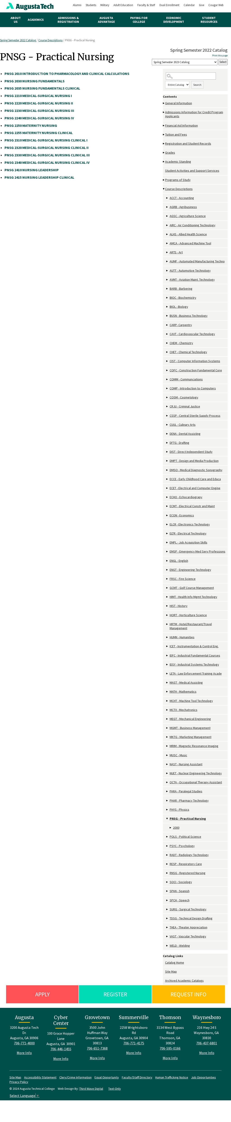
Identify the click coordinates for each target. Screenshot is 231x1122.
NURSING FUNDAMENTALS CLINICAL (42, 88)
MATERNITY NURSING (31, 125)
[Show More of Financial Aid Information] (164, 126)
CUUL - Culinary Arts (183, 425)
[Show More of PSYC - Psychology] (167, 846)
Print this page (220, 55)
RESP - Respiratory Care (186, 864)
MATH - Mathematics (183, 691)
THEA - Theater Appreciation (188, 927)
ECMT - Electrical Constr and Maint (192, 506)
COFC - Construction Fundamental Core (196, 370)
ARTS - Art (176, 252)
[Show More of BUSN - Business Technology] (167, 316)
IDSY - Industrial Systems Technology (194, 664)
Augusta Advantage (106, 20)
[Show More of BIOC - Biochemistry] (167, 298)
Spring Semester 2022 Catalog (18, 40)
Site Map (171, 971)
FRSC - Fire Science (183, 579)
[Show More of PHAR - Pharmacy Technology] (167, 801)
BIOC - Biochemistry (183, 298)
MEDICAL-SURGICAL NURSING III (39, 110)
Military (104, 5)
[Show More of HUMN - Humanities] (167, 637)
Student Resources (209, 20)
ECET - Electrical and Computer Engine (195, 488)
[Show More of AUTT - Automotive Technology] (167, 271)
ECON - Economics (182, 515)
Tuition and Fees (176, 134)
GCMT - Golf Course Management (192, 588)
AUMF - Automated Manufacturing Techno (197, 261)
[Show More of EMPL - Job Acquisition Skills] (167, 542)
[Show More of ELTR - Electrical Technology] (167, 533)
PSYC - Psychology (182, 846)
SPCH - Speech (179, 900)
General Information (178, 103)
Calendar (189, 5)
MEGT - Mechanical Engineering (190, 719)
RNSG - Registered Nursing (188, 873)
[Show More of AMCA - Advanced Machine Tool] (167, 243)
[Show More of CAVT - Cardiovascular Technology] (167, 334)
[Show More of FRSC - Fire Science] (167, 579)
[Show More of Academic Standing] (164, 162)
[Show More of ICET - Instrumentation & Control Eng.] (167, 646)
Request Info (188, 994)
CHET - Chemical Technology (188, 352)
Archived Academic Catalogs (184, 981)
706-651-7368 (97, 1048)
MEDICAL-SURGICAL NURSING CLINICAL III (47, 155)
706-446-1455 (61, 1049)
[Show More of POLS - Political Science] (167, 837)
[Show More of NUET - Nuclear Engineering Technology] (167, 773)
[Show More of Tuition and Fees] (164, 135)
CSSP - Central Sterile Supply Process (195, 416)
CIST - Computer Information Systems (195, 361)
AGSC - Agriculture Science (188, 216)
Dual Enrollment (169, 5)
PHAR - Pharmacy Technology (189, 800)
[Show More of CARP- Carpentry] (167, 325)
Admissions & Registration (68, 20)
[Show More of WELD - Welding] (167, 946)
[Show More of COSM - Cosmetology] (167, 397)
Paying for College (139, 20)
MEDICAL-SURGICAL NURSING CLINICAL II (47, 147)
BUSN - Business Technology (189, 316)
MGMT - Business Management (190, 728)
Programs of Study (178, 180)
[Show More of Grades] (164, 153)
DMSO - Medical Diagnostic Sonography (196, 470)
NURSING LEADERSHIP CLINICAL (39, 177)
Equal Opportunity (107, 1077)
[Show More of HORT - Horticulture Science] (167, 615)
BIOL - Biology (179, 307)
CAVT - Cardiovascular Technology (192, 334)
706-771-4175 (133, 1043)
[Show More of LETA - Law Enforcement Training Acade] (167, 674)
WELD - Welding (180, 946)
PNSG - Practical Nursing (188, 819)
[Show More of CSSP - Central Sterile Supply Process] (167, 416)
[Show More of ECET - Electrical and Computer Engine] (167, 488)
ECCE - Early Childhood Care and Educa (195, 479)
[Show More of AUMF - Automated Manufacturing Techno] (167, 261)
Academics (36, 20)
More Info (24, 1052)
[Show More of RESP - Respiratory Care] (167, 864)
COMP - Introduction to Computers (193, 388)
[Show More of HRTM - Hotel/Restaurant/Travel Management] (167, 624)
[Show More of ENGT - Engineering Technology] (167, 570)
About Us (16, 20)
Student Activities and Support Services (192, 171)
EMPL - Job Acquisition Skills (188, 542)
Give (201, 5)
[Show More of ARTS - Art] (167, 252)
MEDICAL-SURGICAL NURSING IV (39, 118)
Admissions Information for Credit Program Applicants (194, 114)
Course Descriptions (50, 40)
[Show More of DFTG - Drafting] (167, 443)
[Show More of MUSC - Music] (167, 755)
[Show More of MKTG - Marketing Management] (167, 737)
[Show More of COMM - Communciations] (167, 379)
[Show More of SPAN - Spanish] (167, 891)
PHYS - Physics (179, 809)
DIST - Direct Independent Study (191, 452)
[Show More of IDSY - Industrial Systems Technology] (167, 665)
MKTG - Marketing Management (190, 737)
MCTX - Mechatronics (183, 710)
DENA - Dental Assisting (185, 434)
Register (115, 994)
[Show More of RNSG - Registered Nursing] (167, 873)
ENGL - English (179, 561)
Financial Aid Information (181, 125)
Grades (170, 152)
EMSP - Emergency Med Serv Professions (197, 551)
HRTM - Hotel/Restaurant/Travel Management (191, 626)
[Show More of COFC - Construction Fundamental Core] (167, 370)
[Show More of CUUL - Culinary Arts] (167, 425)
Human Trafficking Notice (171, 1077)
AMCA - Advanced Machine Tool (190, 243)
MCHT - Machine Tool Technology (191, 701)
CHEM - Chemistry (181, 343)
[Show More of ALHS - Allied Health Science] (167, 234)
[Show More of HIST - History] (167, 606)
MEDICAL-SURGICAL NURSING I (38, 95)
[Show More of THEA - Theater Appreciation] (167, 927)
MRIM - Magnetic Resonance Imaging (194, 746)
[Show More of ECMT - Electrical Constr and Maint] (167, 506)
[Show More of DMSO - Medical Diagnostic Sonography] (167, 470)
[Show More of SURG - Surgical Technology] (167, 909)
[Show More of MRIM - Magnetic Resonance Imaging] (167, 746)
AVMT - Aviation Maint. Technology (192, 280)
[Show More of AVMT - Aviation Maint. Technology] (167, 280)
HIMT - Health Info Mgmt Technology (193, 597)
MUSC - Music (178, 755)
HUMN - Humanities (182, 637)
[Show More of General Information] (164, 103)
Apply (42, 994)
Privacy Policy (18, 1082)
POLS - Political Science (185, 837)
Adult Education (123, 5)
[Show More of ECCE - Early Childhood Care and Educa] (167, 479)
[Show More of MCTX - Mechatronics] (167, 710)
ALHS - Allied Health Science (188, 234)
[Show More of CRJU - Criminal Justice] (167, 406)
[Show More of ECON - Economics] (167, 515)
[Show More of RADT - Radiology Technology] (167, 855)
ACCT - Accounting (182, 198)
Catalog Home (174, 962)
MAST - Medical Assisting (186, 682)
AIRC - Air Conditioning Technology (192, 225)
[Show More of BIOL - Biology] (167, 307)
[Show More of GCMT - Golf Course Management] (167, 588)
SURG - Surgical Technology (188, 909)
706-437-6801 (206, 1043)
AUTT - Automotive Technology (190, 270)
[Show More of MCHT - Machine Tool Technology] (167, 701)
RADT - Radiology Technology (189, 855)
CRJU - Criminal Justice (185, 406)
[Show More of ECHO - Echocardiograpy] (167, 497)
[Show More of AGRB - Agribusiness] (167, 207)
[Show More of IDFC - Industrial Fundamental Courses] (167, 656)
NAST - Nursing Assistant (186, 764)
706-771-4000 (24, 1043)
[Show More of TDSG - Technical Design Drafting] (167, 918)
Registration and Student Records (188, 143)
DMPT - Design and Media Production (194, 461)
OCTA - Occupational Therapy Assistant (196, 782)
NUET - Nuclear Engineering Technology (196, 773)
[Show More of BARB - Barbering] (167, 289)
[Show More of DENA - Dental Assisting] (167, 434)
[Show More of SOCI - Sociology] (167, 882)
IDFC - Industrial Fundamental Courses (195, 655)
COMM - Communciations (186, 379)
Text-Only (114, 1089)
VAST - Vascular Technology (188, 936)
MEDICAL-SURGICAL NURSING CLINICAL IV (47, 162)
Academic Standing (178, 162)
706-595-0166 (170, 1048)
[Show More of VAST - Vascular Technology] (167, 936)
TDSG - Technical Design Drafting (191, 918)
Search (197, 84)
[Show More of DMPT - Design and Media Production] (167, 461)
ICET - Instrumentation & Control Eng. (194, 646)
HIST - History (178, 606)
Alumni (77, 5)
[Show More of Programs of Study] (164, 180)
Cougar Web (216, 5)
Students (91, 5)
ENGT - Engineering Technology (190, 570)
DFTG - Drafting (179, 443)
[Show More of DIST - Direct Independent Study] (167, 452)
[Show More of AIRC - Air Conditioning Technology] (167, 225)
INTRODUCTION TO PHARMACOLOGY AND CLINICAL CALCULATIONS (67, 73)
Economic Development (173, 20)
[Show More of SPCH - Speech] (167, 900)
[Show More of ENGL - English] (167, 561)
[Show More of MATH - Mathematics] (167, 692)
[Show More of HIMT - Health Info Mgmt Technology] (167, 597)
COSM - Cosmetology (184, 397)
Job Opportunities (203, 1077)
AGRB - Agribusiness (183, 207)
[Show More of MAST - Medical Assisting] (167, 683)
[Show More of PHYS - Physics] (167, 810)
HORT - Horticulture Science (188, 615)
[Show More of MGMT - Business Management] (167, 728)
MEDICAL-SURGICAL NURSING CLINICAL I (46, 140)
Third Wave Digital (91, 1089)
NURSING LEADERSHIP (32, 170)
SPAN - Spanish (179, 891)
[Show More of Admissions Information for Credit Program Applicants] (164, 112)
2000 (176, 828)
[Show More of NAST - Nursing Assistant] (167, 764)
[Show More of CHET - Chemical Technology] (167, 352)
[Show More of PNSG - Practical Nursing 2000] (167, 819)
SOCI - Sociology (181, 882)
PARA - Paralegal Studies (186, 791)
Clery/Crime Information (75, 1077)
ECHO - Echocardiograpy (186, 497)
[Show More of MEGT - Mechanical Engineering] (167, 719)
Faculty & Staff (146, 5)
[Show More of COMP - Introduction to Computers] (167, 388)
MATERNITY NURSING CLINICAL (39, 132)
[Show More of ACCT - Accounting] (167, 198)
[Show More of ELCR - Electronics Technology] (167, 524)
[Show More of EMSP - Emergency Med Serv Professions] (167, 552)
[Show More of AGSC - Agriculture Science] (167, 216)
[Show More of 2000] (171, 828)
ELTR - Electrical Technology (188, 533)
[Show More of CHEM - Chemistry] (167, 343)
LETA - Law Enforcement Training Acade (196, 673)
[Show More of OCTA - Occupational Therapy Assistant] (167, 782)
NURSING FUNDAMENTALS (35, 81)
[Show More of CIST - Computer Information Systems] (167, 361)
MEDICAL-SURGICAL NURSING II (39, 103)
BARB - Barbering (181, 289)
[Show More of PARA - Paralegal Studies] (167, 791)
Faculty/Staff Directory (137, 1077)
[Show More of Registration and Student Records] (164, 144)
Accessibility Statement (40, 1077)
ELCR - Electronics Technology (190, 524)
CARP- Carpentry (181, 325)
